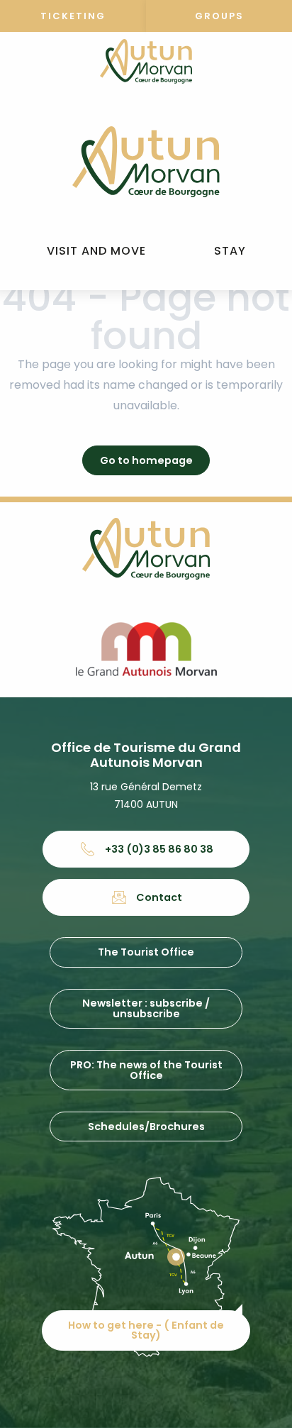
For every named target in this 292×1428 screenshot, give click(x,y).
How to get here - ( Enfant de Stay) (146, 1330)
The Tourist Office (146, 952)
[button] (96, 251)
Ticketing (73, 16)
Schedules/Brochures (146, 1126)
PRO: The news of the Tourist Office (146, 1070)
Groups (219, 16)
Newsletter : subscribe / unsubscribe (146, 1008)
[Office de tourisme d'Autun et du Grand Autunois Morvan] (145, 161)
